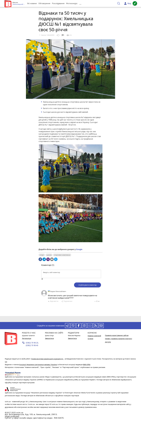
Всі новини (32, 3)
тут (6, 362)
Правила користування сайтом (116, 335)
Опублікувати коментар (87, 285)
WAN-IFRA (86, 364)
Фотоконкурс (72, 3)
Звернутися (49, 338)
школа (49, 255)
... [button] (80, 3)
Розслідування (58, 3)
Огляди (90, 339)
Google (79, 249)
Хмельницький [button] (18, 4)
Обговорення (44, 3)
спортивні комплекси (62, 255)
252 (69, 35)
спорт (42, 255)
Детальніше (26, 338)
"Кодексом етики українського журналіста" (47, 359)
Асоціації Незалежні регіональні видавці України (38, 364)
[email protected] (12, 416)
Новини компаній (94, 336)
